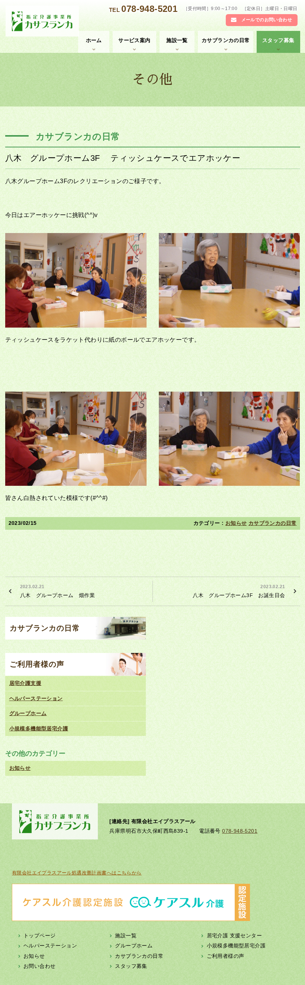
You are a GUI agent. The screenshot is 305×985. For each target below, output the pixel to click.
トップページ (39, 935)
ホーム (94, 40)
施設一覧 (177, 40)
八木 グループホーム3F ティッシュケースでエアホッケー (123, 158)
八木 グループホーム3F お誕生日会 (239, 591)
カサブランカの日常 (226, 40)
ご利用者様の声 (37, 664)
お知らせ (236, 523)
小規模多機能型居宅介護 (38, 728)
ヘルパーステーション (36, 698)
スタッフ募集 (278, 40)
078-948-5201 (149, 9)
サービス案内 (134, 40)
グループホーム (28, 713)
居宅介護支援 (25, 683)
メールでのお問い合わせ (266, 19)
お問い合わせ (39, 966)
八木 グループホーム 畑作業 (57, 591)
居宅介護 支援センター (234, 935)
